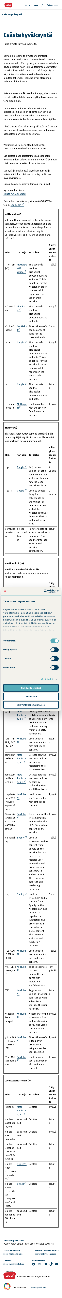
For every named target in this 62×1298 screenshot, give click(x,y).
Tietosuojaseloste (38, 1287)
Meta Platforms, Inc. (21, 715)
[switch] (54, 649)
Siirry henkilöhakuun (12, 1254)
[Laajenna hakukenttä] (42, 5)
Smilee (21, 1164)
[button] (53, 1291)
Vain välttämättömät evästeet (31, 705)
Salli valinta (31, 696)
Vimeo (21, 272)
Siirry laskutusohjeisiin (45, 1254)
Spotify (21, 837)
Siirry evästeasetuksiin (13, 1264)
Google (21, 342)
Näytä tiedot (47, 679)
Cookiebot (16, 205)
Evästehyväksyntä (12, 14)
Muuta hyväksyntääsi (14, 194)
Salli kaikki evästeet (31, 688)
